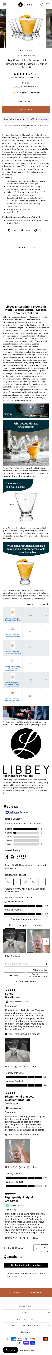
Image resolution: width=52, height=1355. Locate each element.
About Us (25, 1306)
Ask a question (32, 78)
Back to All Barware (28, 1293)
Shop (25, 1313)
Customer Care (25, 1319)
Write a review (17, 78)
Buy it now (26, 109)
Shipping (16, 86)
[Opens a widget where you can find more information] (10, 1350)
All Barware (29, 55)
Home (19, 55)
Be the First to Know (25, 1326)
